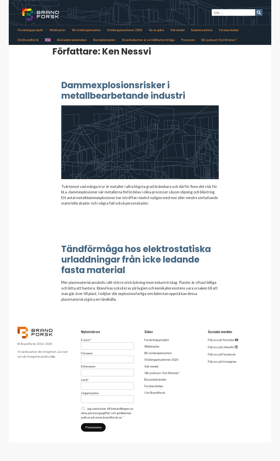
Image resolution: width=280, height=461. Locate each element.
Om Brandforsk (28, 40)
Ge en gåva (156, 30)
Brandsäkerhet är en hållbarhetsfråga (148, 40)
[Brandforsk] (59, 12)
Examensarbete (202, 30)
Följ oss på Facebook (222, 354)
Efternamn (88, 366)
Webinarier (58, 30)
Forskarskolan (229, 30)
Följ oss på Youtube (221, 340)
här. (53, 356)
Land (85, 380)
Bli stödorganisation (86, 30)
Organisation (90, 393)
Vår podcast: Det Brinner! (218, 40)
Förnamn (87, 353)
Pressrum (187, 40)
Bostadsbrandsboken (72, 40)
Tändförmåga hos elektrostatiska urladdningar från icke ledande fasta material (136, 259)
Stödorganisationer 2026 (124, 30)
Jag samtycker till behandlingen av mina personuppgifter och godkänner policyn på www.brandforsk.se (107, 413)
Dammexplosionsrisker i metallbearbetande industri (123, 90)
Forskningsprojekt (30, 30)
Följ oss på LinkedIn (221, 347)
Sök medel (177, 30)
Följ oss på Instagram (222, 361)
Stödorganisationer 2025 (161, 359)
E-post (86, 340)
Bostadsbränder (104, 40)
